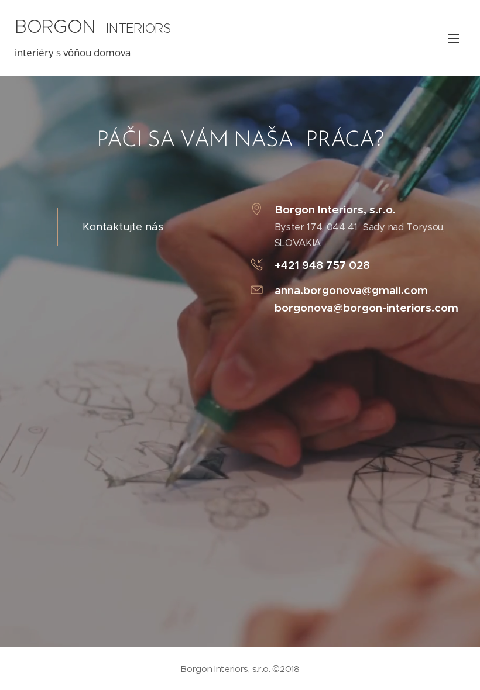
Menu (453, 38)
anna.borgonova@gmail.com (351, 290)
